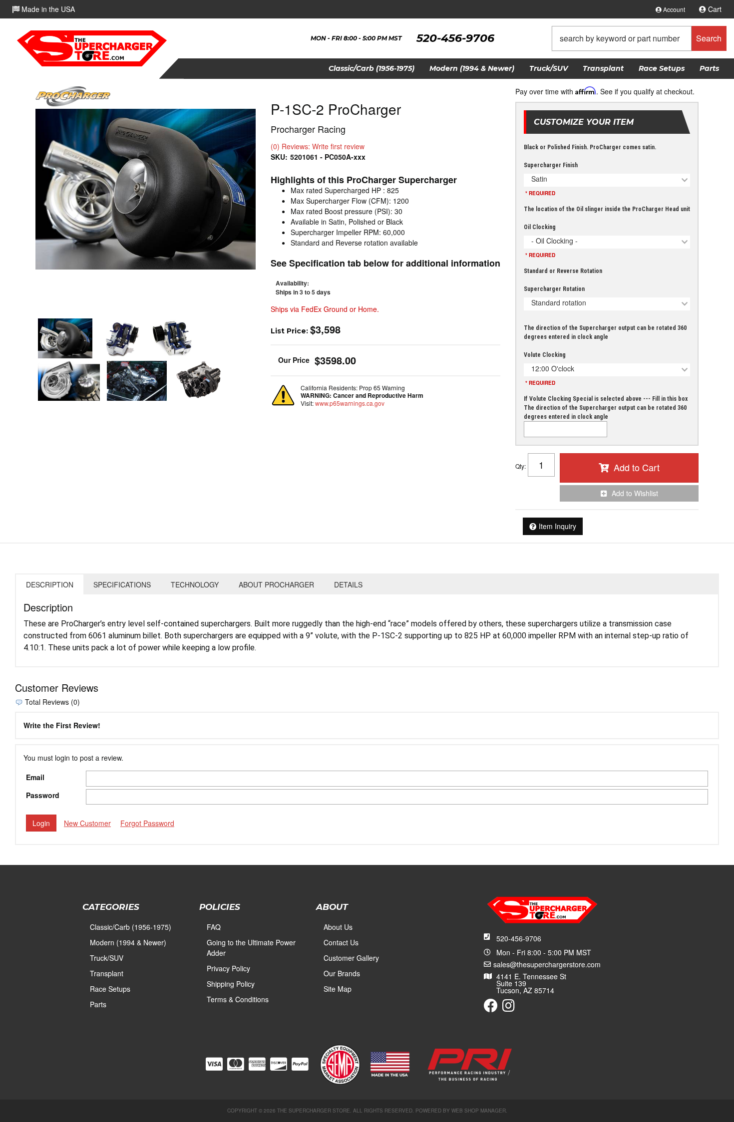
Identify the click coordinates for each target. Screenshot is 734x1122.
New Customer (87, 823)
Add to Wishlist (635, 493)
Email (35, 777)
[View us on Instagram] (508, 1008)
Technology (195, 584)
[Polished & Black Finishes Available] (145, 189)
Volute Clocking (545, 354)
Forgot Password (147, 823)
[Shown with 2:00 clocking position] (137, 381)
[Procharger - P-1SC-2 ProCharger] (72, 95)
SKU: (279, 157)
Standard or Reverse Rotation (563, 271)
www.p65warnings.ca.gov (349, 403)
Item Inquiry (557, 526)
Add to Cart (637, 467)
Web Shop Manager (478, 1110)
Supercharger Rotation (554, 288)
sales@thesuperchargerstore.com (547, 964)
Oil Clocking (540, 227)
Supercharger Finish (551, 165)
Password (42, 795)
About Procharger (276, 584)
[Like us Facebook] (491, 1008)
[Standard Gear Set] (172, 338)
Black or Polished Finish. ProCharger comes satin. (590, 147)
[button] (639, 38)
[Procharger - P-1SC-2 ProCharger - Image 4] (69, 381)
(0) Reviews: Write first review (318, 146)
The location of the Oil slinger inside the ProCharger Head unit (607, 209)
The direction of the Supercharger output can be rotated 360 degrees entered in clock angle (605, 332)
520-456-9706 (518, 938)
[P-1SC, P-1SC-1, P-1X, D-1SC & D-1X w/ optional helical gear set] (121, 338)
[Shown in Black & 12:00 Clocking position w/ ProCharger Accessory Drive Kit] (200, 381)
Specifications (122, 584)
